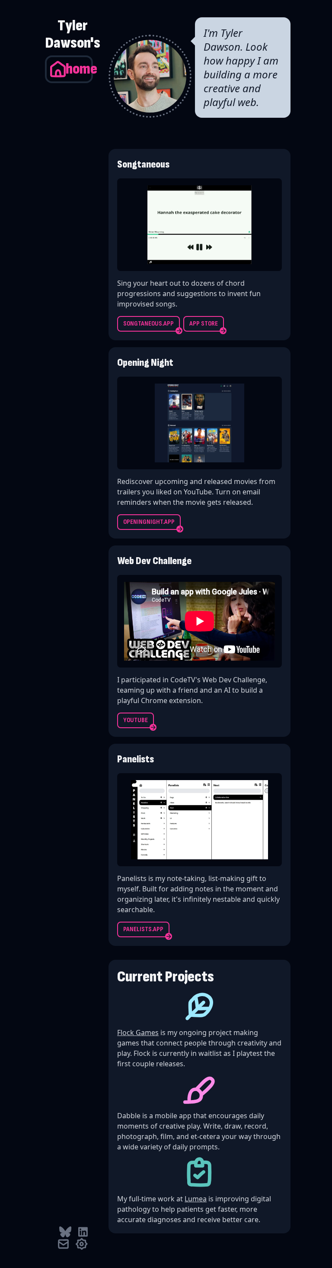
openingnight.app (149, 522)
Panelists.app (143, 929)
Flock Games (138, 1032)
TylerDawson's (72, 34)
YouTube (135, 720)
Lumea (196, 1198)
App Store (203, 323)
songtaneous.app (148, 323)
